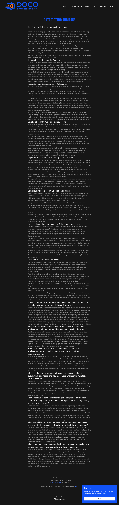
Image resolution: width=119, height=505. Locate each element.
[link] (21, 6)
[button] (112, 6)
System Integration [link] (75, 6)
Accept (99, 499)
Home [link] (64, 6)
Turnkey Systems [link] (90, 6)
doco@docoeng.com (55, 482)
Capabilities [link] (103, 6)
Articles (77, 486)
